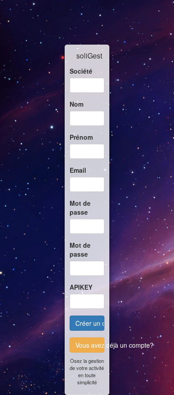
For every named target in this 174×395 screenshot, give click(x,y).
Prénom (81, 137)
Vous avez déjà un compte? (89, 345)
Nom (76, 104)
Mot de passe (80, 207)
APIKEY (81, 287)
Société (81, 71)
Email (78, 170)
